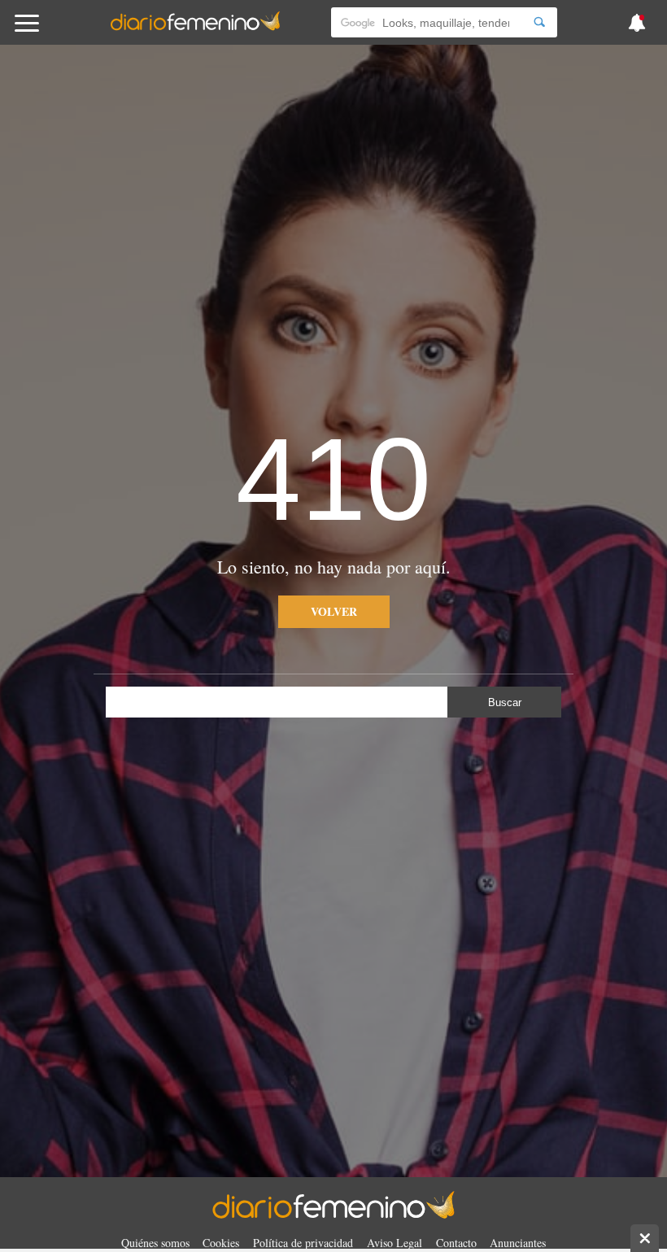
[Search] (539, 22)
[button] (67, 30)
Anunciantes (518, 1242)
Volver (334, 611)
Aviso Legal (394, 1242)
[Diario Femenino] (195, 27)
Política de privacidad (303, 1242)
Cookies (221, 1242)
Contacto (456, 1242)
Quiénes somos (155, 1242)
